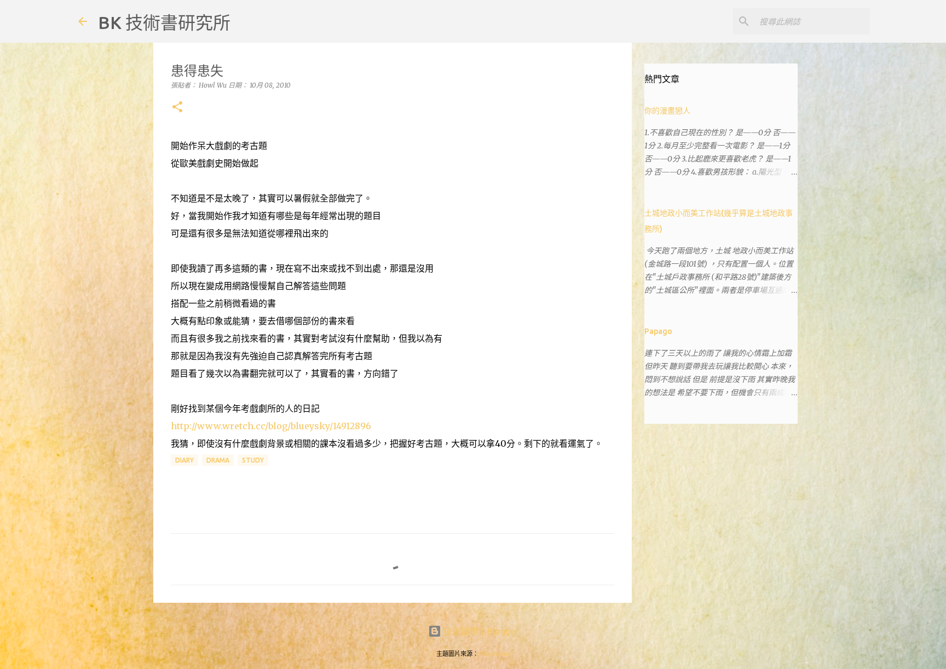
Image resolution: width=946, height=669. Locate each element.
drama (217, 460)
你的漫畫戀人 (667, 110)
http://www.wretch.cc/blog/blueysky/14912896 (271, 425)
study (253, 460)
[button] (177, 107)
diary (184, 460)
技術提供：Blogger (479, 631)
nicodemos (494, 653)
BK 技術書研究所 (164, 22)
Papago (658, 331)
